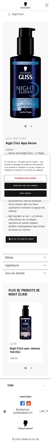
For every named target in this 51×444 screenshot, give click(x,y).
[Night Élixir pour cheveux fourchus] (25, 333)
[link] (42, 411)
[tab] (25, 126)
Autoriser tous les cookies (26, 186)
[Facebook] (22, 403)
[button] (25, 386)
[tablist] (25, 126)
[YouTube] (28, 403)
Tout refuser (25, 193)
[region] (25, 177)
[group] (25, 78)
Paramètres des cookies (25, 178)
